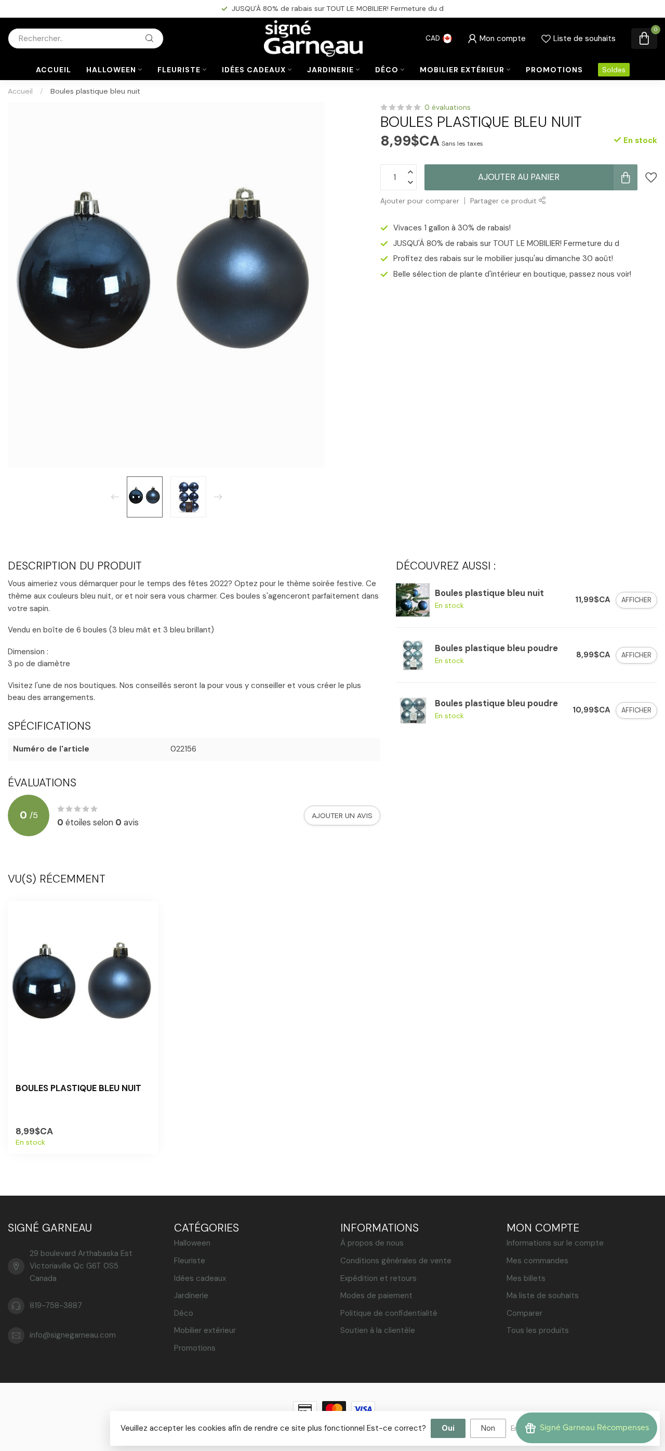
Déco (386, 69)
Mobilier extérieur (462, 69)
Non (488, 1428)
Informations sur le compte (555, 1243)
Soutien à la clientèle (377, 1330)
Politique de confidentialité (388, 1313)
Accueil (53, 69)
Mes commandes (537, 1260)
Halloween (111, 69)
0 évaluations (447, 107)
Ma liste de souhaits (543, 1295)
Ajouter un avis (342, 815)
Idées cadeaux (254, 69)
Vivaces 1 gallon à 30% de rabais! (452, 228)
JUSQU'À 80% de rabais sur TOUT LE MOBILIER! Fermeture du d (506, 243)
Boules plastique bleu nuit (95, 91)
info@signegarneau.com (73, 1335)
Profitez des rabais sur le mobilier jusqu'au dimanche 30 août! (342, 8)
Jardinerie (330, 69)
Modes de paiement (376, 1295)
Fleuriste (179, 69)
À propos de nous (372, 1243)
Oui (448, 1428)
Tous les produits (538, 1330)
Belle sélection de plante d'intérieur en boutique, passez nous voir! (512, 274)
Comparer (524, 1313)
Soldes (614, 69)
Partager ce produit (504, 201)
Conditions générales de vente (395, 1260)
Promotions (554, 69)
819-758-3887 (56, 1305)
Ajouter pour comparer (419, 201)
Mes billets (526, 1278)
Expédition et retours (378, 1278)
